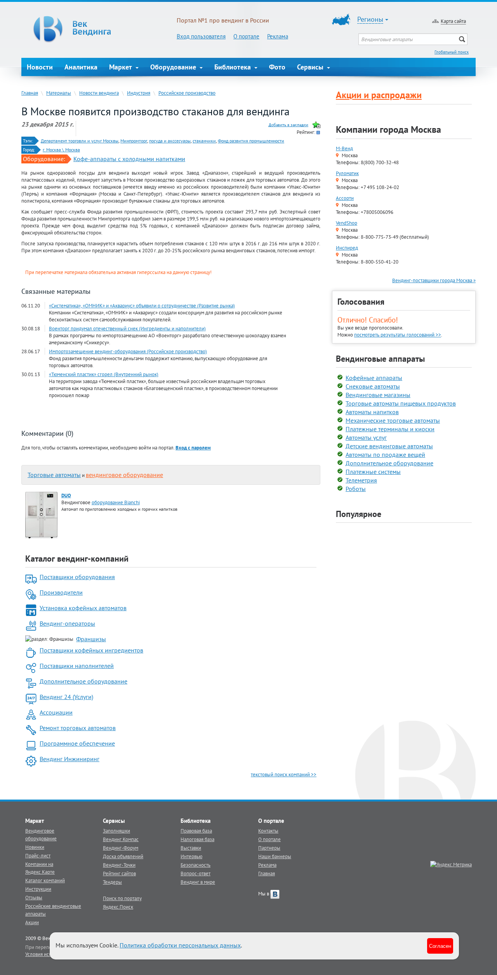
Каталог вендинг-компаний (77, 558)
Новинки (34, 846)
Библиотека (233, 66)
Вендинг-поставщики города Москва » (434, 280)
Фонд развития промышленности (251, 141)
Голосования (360, 301)
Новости (40, 66)
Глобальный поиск (451, 52)
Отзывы (33, 897)
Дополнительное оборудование (83, 681)
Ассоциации (56, 712)
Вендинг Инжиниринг (69, 759)
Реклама (277, 36)
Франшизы (91, 639)
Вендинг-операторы (67, 623)
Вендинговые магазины (378, 395)
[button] (193, 447)
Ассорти (345, 197)
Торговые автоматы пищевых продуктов (401, 403)
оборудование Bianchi (116, 502)
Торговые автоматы (54, 475)
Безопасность (195, 864)
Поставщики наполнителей (77, 666)
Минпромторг (133, 141)
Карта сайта (453, 20)
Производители (61, 592)
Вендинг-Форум (120, 847)
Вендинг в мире (198, 881)
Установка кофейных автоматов (83, 608)
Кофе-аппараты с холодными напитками (129, 159)
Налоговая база (197, 839)
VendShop (346, 222)
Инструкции (38, 888)
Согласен (440, 945)
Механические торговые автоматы (393, 420)
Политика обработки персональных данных (180, 945)
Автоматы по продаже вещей (385, 454)
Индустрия (138, 92)
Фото (277, 66)
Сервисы (311, 66)
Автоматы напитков (372, 412)
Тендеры (112, 881)
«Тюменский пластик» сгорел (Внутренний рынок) (103, 374)
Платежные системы (373, 471)
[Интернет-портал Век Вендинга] (99, 29)
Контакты (268, 830)
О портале (246, 36)
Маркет (121, 66)
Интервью (191, 856)
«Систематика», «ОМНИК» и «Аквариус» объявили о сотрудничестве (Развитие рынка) (142, 305)
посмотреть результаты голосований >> (397, 334)
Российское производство (186, 92)
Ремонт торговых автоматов (78, 728)
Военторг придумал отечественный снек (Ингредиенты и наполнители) (127, 328)
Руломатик (347, 173)
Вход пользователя (201, 36)
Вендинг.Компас (121, 839)
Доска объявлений (123, 856)
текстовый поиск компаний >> (283, 774)
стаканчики (204, 141)
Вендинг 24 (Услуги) (66, 697)
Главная (29, 92)
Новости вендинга (99, 92)
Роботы (356, 489)
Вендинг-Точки (119, 864)
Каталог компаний (45, 880)
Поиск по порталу (122, 898)
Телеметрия (361, 480)
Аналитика (80, 66)
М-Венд (344, 148)
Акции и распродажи (379, 95)
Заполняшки (116, 830)
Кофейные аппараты (374, 378)
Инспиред (347, 247)
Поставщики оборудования (77, 577)
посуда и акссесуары (170, 141)
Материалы (58, 92)
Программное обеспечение (77, 743)
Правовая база (196, 830)
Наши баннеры (274, 856)
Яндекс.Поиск (118, 906)
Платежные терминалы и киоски (390, 429)
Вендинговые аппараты (380, 358)
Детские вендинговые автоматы (389, 446)
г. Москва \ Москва (61, 150)
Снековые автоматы (373, 386)
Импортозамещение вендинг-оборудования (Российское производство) (128, 351)
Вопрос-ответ (195, 873)
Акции (32, 922)
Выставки (191, 847)
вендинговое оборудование (124, 475)
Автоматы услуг (366, 437)
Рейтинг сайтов (119, 873)
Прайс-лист (37, 855)
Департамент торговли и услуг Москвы (79, 141)
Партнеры (269, 847)
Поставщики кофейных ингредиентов (91, 650)
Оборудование (174, 66)
